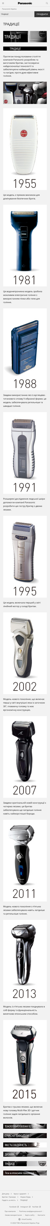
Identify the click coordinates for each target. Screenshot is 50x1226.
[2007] (25, 757)
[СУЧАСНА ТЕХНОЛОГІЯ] (25, 1134)
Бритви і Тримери (9, 1197)
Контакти (41, 1215)
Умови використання (13, 1215)
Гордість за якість (9, 1200)
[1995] (25, 557)
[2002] (25, 653)
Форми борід (25, 1197)
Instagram (24, 1207)
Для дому (5, 1194)
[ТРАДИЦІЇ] (25, 36)
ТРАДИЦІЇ (23, 1200)
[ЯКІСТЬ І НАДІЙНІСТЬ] (25, 1144)
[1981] (25, 245)
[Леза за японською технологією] (25, 1172)
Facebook (12, 1207)
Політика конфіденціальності (30, 1211)
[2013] (25, 961)
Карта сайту (29, 1215)
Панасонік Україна (9, 9)
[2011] (25, 860)
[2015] (25, 1061)
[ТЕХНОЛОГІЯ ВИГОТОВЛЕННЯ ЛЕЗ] (25, 1125)
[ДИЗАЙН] (25, 1153)
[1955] (25, 149)
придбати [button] (42, 14)
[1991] (25, 453)
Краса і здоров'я (20, 1194)
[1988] (25, 349)
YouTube (35, 1207)
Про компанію (10, 1211)
